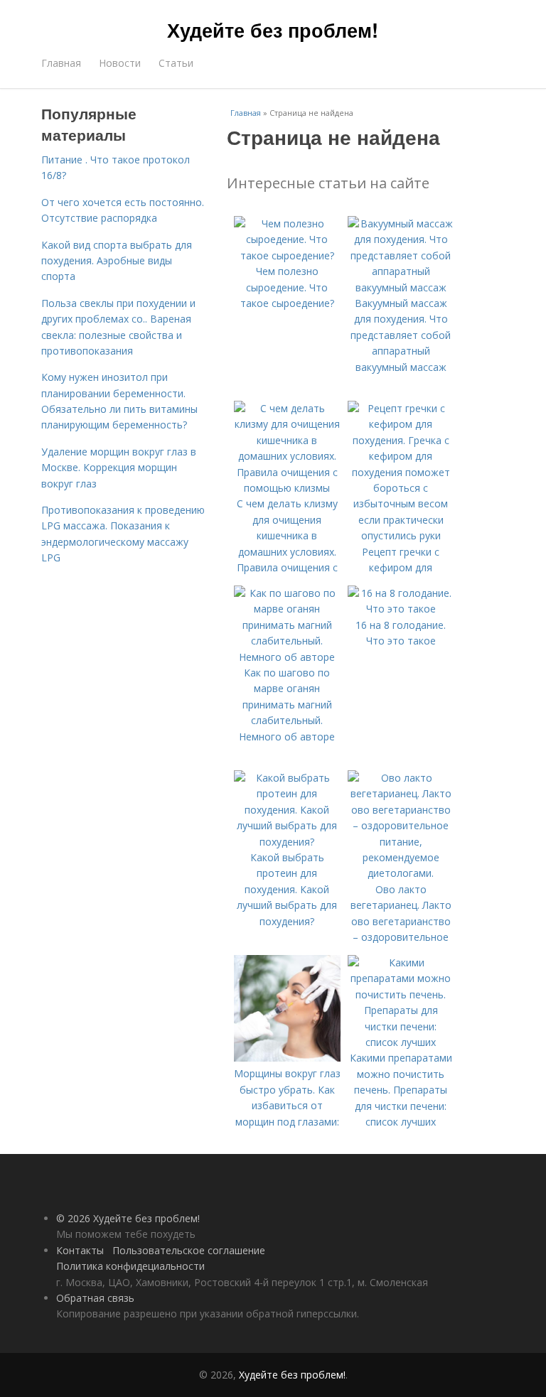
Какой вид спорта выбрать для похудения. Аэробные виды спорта (116, 261)
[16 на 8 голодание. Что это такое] (401, 608)
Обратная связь (95, 1298)
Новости (120, 63)
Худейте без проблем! (272, 29)
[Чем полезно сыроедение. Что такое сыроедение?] (287, 255)
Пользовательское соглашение (188, 1250)
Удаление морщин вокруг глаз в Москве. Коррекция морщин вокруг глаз (118, 467)
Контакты (80, 1250)
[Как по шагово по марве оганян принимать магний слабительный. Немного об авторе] (287, 657)
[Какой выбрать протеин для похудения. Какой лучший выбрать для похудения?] (287, 841)
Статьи (176, 63)
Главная (61, 63)
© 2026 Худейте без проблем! (128, 1218)
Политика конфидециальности (130, 1266)
